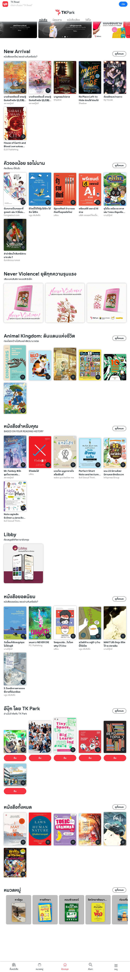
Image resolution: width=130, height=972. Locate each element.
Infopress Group (111, 477)
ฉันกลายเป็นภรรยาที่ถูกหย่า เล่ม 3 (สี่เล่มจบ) (13, 210)
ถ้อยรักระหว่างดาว (113, 97)
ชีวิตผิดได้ (34, 471)
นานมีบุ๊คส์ (108, 215)
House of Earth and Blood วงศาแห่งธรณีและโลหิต (15, 144)
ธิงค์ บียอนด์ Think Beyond (87, 477)
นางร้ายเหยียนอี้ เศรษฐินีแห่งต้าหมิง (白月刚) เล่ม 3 (40, 98)
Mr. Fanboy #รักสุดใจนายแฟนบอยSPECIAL (12, 472)
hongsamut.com (12, 215)
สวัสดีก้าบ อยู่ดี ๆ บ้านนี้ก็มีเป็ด (89, 644)
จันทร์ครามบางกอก (12, 260)
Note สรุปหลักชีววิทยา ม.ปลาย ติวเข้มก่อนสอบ (13, 516)
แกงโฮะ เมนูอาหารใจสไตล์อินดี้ (64, 472)
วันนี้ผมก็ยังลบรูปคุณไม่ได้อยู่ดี (14, 644)
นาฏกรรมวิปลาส (62, 97)
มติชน (56, 215)
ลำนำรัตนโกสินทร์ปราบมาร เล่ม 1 (15, 255)
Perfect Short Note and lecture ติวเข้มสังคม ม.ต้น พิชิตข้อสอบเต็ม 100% (89, 472)
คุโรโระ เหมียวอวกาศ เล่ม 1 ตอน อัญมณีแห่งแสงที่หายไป (115, 210)
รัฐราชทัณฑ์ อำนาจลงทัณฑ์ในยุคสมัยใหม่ (64, 210)
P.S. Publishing (35, 645)
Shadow (58, 100)
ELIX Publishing (11, 149)
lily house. (108, 100)
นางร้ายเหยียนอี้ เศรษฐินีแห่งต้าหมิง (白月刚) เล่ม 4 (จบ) (15, 98)
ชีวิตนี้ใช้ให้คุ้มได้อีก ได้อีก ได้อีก (40, 210)
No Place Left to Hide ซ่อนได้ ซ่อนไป (89, 98)
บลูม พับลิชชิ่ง (34, 215)
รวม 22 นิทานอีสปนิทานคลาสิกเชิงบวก (114, 472)
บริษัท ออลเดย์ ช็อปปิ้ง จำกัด (88, 215)
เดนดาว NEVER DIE (39, 642)
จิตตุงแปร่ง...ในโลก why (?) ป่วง (63, 644)
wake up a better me (64, 477)
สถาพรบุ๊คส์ (8, 103)
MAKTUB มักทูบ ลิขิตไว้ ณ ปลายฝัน (114, 644)
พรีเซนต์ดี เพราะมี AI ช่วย (88, 210)
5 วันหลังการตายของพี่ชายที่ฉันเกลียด (14, 690)
